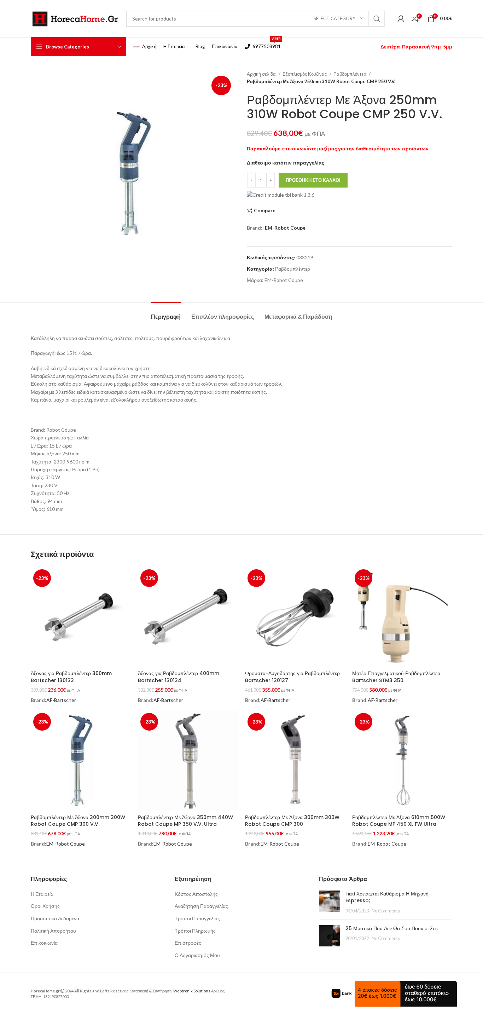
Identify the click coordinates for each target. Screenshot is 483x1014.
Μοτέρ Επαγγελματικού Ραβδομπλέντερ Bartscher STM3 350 (396, 677)
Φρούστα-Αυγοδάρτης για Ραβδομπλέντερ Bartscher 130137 (292, 677)
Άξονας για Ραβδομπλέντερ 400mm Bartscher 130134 (178, 677)
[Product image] (81, 617)
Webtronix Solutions (191, 991)
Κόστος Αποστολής (196, 894)
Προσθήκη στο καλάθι (313, 180)
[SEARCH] (377, 19)
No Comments (386, 911)
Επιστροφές (188, 943)
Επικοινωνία (44, 943)
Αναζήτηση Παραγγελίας (201, 906)
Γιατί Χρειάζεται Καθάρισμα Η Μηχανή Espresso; (387, 897)
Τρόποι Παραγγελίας (197, 918)
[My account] (401, 19)
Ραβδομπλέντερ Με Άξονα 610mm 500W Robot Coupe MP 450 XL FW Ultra (398, 821)
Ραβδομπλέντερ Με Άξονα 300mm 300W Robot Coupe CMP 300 (292, 821)
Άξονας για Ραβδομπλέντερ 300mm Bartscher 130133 (71, 677)
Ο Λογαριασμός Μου (197, 955)
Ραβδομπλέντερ (350, 74)
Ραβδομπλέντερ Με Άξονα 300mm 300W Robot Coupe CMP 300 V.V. (78, 821)
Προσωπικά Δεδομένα (55, 918)
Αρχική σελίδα (262, 74)
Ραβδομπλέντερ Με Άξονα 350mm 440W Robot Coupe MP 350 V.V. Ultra (185, 821)
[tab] (166, 313)
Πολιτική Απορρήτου (53, 931)
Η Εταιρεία (42, 894)
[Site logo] (75, 18)
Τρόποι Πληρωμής (195, 931)
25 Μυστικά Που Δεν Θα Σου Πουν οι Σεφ (391, 928)
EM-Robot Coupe (285, 228)
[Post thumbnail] (329, 902)
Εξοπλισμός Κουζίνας (305, 74)
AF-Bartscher (61, 700)
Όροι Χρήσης (45, 906)
